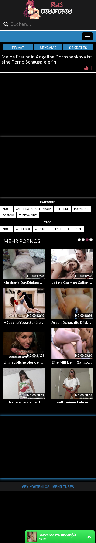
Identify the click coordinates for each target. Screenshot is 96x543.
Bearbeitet (61, 229)
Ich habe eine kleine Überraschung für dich (39, 402)
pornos (8, 215)
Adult (7, 209)
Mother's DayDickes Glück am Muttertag (39, 282)
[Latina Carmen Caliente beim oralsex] (72, 264)
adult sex (23, 229)
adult (7, 229)
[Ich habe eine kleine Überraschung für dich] (24, 383)
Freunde (62, 209)
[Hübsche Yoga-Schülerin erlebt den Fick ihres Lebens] (24, 303)
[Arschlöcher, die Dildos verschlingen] (72, 303)
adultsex (41, 229)
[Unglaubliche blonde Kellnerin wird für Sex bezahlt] (24, 343)
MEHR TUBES (63, 486)
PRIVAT (18, 47)
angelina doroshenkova (33, 209)
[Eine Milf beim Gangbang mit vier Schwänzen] (72, 343)
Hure (78, 229)
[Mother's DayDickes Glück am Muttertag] (24, 264)
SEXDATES (78, 47)
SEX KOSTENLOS (35, 486)
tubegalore (28, 215)
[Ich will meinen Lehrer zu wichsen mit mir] (72, 383)
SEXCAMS (48, 47)
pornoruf (81, 209)
